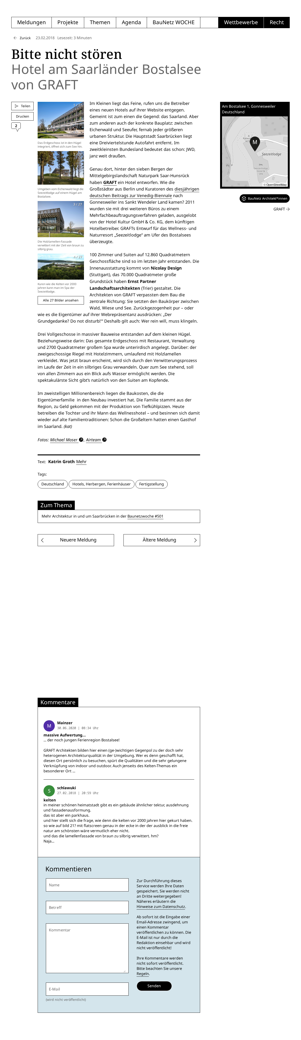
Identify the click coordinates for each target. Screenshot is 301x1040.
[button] (254, 144)
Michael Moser (63, 439)
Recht (277, 22)
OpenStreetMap (276, 185)
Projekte (67, 22)
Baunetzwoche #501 (145, 516)
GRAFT (110, 182)
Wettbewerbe (241, 22)
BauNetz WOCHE (173, 22)
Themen (100, 22)
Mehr (81, 461)
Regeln (143, 973)
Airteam (93, 439)
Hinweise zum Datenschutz (161, 906)
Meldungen (31, 22)
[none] (265, 198)
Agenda (131, 22)
